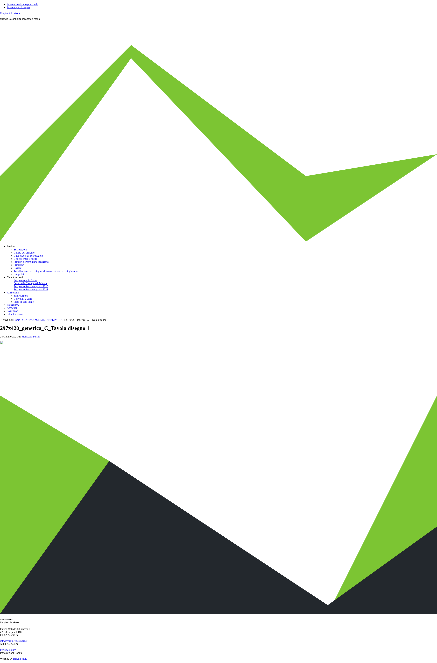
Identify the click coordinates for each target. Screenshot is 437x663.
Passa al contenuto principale (22, 4)
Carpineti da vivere (10, 13)
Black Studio (20, 658)
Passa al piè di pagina (18, 7)
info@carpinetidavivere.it (13, 640)
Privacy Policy (8, 649)
